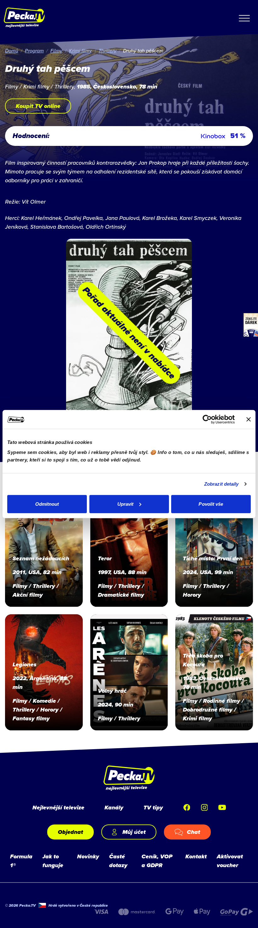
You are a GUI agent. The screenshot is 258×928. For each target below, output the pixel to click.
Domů (11, 50)
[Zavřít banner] (248, 419)
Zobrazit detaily (221, 484)
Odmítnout (47, 503)
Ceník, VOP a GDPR (157, 860)
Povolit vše (211, 503)
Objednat (70, 832)
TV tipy (153, 807)
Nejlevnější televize (58, 807)
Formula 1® (21, 860)
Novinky (88, 856)
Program (34, 50)
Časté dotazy (118, 860)
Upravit (125, 503)
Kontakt (196, 856)
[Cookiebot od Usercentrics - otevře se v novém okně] (207, 419)
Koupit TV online (38, 106)
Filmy (56, 50)
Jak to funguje (52, 860)
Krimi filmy (80, 50)
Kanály (113, 807)
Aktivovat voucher (230, 860)
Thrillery (107, 50)
